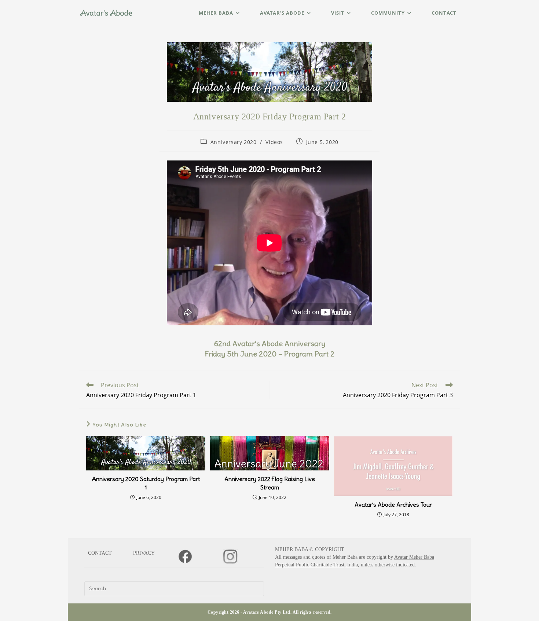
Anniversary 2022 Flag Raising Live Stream (269, 483)
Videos (274, 141)
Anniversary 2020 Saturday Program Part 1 (146, 483)
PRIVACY (144, 553)
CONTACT (100, 553)
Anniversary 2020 (233, 141)
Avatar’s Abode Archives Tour (393, 504)
